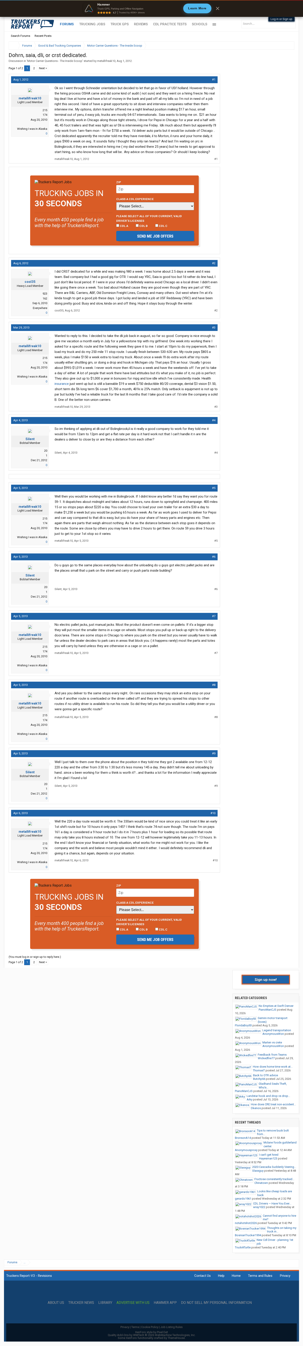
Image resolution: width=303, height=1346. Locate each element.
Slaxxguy (258, 1170)
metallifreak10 (106, 61)
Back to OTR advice (265, 1075)
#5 (213, 488)
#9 (213, 753)
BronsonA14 (243, 1137)
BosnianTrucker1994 (248, 1235)
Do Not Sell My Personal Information (216, 1303)
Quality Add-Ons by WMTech (151, 1335)
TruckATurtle (243, 1247)
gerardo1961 (243, 1198)
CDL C (162, 226)
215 (45, 110)
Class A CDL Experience (135, 199)
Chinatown (261, 1183)
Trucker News (81, 1303)
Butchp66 (259, 1078)
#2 (213, 263)
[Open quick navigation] (288, 45)
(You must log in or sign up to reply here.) (35, 956)
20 (45, 450)
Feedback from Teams (272, 1054)
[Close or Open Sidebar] (282, 45)
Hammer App (165, 1303)
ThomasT (259, 1070)
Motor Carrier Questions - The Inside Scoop (54, 61)
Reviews (141, 24)
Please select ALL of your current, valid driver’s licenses (149, 218)
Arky (249, 1099)
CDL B (143, 226)
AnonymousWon (273, 1033)
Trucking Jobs (92, 24)
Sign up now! (266, 979)
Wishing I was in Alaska (32, 128)
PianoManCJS (267, 1009)
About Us (56, 1303)
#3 (213, 327)
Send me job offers (155, 236)
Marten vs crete (272, 1042)
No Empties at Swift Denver (276, 1006)
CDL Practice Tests (170, 24)
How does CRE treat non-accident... (273, 1104)
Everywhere (40, 308)
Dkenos (256, 1108)
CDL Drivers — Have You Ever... (272, 1203)
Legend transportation (276, 1030)
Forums (67, 24)
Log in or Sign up (281, 19)
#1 (213, 79)
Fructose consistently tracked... (274, 1179)
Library (105, 1303)
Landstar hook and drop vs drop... (268, 1096)
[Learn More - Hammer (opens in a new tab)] (151, 8)
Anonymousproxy (246, 1150)
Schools (199, 24)
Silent (30, 439)
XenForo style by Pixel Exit (151, 1332)
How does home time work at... (273, 1066)
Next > (43, 68)
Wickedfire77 (266, 1058)
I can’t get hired (268, 1154)
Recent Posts (43, 35)
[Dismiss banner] (217, 8)
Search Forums (20, 35)
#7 (213, 616)
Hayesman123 (268, 1158)
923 (45, 293)
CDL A (123, 226)
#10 (213, 813)
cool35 (30, 282)
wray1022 (259, 1207)
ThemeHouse (176, 1338)
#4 (213, 420)
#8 (213, 685)
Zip (118, 182)
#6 (213, 556)
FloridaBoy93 (243, 1025)
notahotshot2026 (246, 1223)
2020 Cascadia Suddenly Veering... (274, 1167)
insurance (62, 384)
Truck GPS (119, 24)
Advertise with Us (133, 1303)
